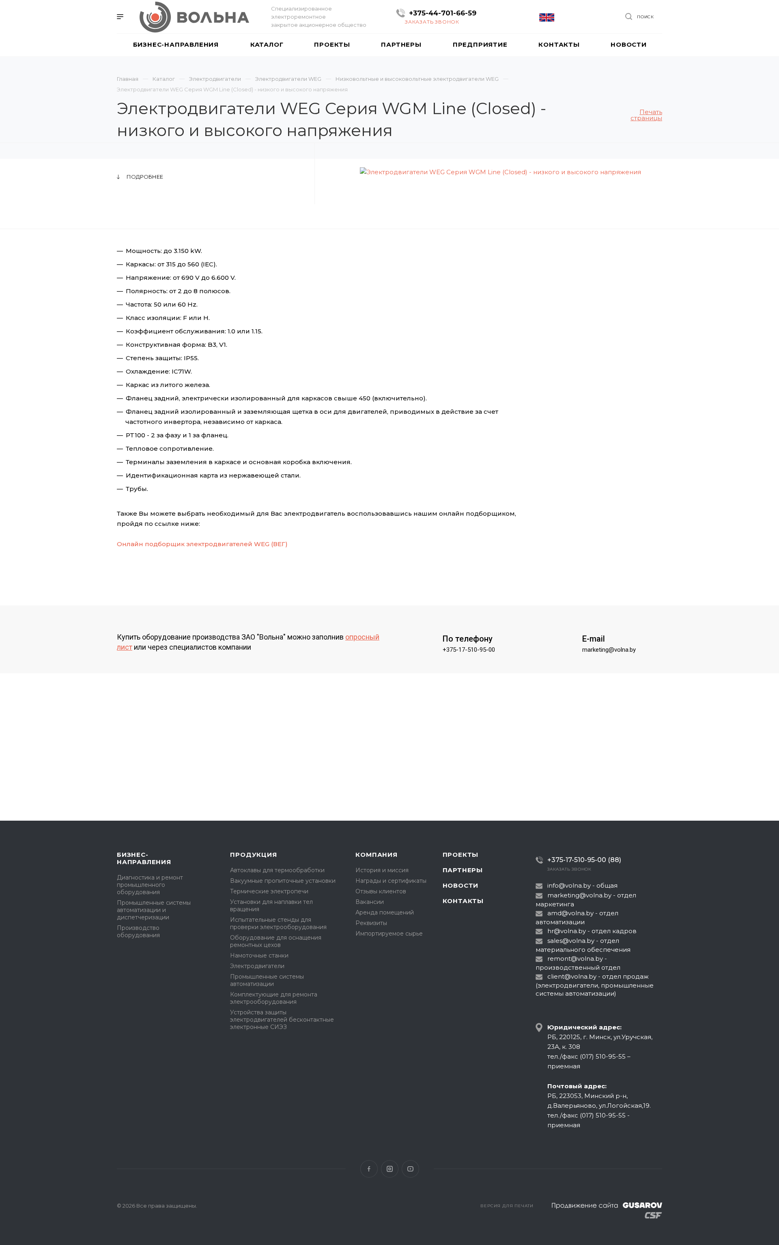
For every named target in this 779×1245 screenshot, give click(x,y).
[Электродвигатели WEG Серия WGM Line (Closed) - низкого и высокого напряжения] (500, 172)
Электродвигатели (257, 966)
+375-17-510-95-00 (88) (584, 860)
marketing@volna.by (609, 649)
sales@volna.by (570, 941)
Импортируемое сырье (389, 933)
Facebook (369, 1169)
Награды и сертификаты (390, 880)
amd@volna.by (570, 913)
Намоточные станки (259, 955)
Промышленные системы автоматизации (267, 980)
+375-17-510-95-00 (469, 649)
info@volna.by (569, 885)
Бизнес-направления (144, 858)
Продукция (253, 854)
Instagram (389, 1169)
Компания (376, 854)
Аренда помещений (384, 912)
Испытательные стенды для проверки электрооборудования (278, 923)
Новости (461, 885)
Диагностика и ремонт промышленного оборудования (150, 885)
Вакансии (369, 902)
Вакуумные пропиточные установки (283, 880)
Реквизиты (371, 923)
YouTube (410, 1169)
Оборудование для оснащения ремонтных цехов (275, 941)
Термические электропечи (269, 891)
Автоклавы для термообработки (277, 870)
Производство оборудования (138, 931)
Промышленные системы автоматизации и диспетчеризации (154, 910)
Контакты (463, 901)
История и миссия (382, 870)
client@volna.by (571, 976)
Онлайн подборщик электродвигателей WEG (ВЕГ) (202, 544)
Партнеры (463, 870)
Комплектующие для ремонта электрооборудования (273, 998)
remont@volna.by (575, 958)
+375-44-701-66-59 (442, 13)
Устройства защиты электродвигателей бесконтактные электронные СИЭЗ (282, 1020)
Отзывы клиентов (380, 891)
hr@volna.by (566, 931)
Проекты (461, 854)
